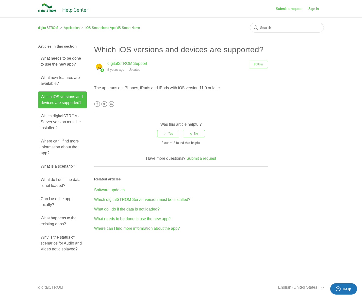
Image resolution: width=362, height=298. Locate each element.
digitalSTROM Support (127, 63)
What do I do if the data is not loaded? (61, 182)
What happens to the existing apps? (59, 221)
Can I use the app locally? (56, 202)
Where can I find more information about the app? (60, 147)
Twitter (104, 104)
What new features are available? (60, 80)
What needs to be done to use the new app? (61, 61)
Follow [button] (258, 64)
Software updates (109, 190)
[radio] (168, 133)
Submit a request (289, 9)
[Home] (63, 11)
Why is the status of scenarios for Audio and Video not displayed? (61, 243)
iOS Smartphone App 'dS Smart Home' (112, 28)
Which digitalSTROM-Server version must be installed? (61, 122)
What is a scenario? (58, 166)
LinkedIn (111, 104)
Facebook (97, 104)
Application (72, 28)
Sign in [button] (313, 9)
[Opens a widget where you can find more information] (343, 289)
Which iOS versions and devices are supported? (62, 100)
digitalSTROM (48, 28)
